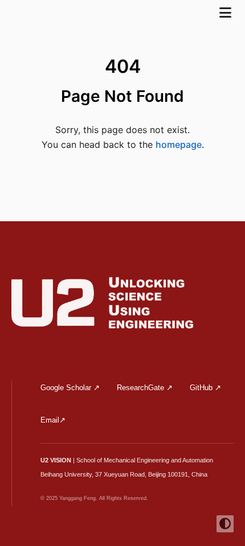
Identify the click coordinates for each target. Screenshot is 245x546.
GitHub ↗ (205, 387)
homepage (179, 144)
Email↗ (53, 420)
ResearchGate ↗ (145, 387)
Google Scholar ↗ (70, 387)
